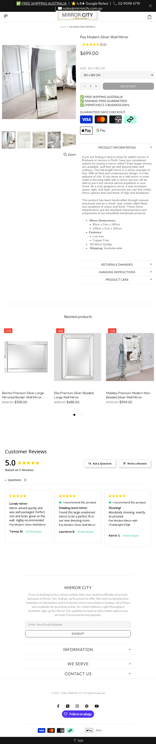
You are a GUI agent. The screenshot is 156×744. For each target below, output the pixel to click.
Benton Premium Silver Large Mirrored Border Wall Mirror (23, 395)
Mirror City (78, 17)
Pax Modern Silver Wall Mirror (27, 524)
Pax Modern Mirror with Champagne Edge (123, 522)
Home (63, 26)
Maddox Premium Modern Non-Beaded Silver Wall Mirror (128, 395)
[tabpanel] (26, 369)
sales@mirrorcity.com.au (82, 8)
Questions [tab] (14, 480)
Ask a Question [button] (102, 463)
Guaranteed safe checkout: (103, 112)
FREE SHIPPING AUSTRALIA (44, 3)
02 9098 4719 (129, 3)
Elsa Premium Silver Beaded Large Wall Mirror (74, 395)
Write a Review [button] (137, 463)
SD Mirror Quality (101, 244)
